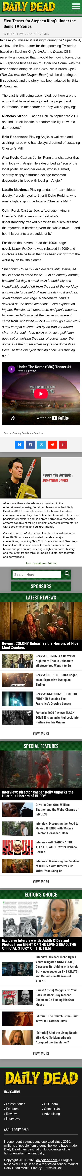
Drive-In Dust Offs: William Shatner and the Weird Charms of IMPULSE (57, 809)
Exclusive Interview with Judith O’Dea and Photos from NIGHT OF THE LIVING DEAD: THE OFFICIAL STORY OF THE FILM (39, 944)
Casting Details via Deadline (28, 433)
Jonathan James (37, 33)
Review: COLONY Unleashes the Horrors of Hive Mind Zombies (40, 645)
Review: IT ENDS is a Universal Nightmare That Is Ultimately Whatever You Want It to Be (55, 661)
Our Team (51, 1104)
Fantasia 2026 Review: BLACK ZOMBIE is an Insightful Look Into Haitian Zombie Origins (57, 717)
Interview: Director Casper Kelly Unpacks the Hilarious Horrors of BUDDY (38, 794)
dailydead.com (46, 1160)
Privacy (36, 1168)
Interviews (13, 1118)
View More (41, 733)
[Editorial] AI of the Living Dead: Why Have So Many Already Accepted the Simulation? (56, 1037)
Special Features (41, 745)
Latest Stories (15, 1104)
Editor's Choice (41, 894)
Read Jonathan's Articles (41, 563)
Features (12, 1109)
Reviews (12, 1114)
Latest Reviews (41, 597)
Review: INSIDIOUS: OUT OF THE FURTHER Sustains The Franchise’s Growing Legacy (57, 698)
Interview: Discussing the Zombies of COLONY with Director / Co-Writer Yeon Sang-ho (57, 866)
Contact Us (52, 1109)
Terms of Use (53, 1168)
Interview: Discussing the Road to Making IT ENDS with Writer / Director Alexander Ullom (57, 828)
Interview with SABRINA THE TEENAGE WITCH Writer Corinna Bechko (56, 847)
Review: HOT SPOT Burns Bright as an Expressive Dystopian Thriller (56, 680)
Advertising (52, 1114)
